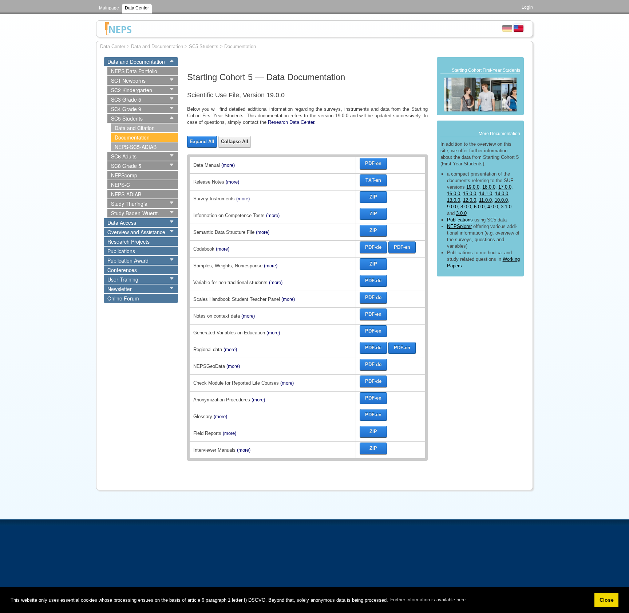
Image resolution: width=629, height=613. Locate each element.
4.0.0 (492, 206)
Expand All (202, 141)
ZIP (373, 197)
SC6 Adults (124, 156)
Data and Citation (135, 127)
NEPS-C (120, 184)
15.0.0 (469, 193)
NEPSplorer (459, 226)
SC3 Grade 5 (126, 99)
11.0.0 (485, 200)
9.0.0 (452, 206)
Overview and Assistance (136, 232)
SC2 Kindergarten (131, 90)
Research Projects (128, 241)
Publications (121, 251)
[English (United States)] (518, 27)
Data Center (137, 8)
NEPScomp (124, 175)
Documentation (132, 137)
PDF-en (373, 163)
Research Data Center (291, 122)
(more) (228, 165)
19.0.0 (472, 187)
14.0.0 (501, 193)
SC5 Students (127, 118)
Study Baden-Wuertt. (135, 213)
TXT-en (373, 180)
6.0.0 (479, 206)
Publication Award (128, 260)
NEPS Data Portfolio (134, 71)
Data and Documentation (136, 61)
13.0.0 (453, 200)
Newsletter (119, 288)
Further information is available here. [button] (428, 599)
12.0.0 (469, 200)
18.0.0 (488, 187)
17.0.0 (504, 187)
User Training (122, 279)
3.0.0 (461, 213)
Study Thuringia (129, 203)
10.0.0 (501, 200)
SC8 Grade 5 (126, 165)
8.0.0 (465, 206)
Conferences (122, 270)
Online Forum (123, 298)
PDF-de (373, 247)
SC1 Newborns (128, 80)
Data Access (121, 222)
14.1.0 (485, 193)
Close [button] (607, 600)
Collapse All (234, 141)
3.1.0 (506, 206)
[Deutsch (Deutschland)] (507, 27)
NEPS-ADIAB (126, 194)
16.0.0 (453, 193)
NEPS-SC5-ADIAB (136, 146)
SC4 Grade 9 (126, 109)
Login (527, 7)
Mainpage (109, 8)
